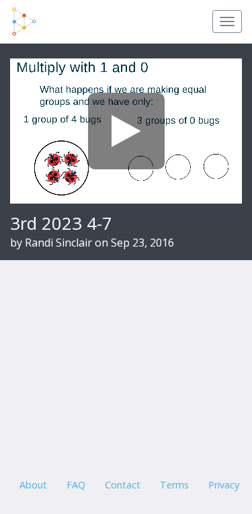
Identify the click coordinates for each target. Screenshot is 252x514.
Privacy (223, 484)
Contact (122, 484)
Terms (174, 484)
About (33, 484)
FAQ (76, 484)
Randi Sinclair (58, 242)
